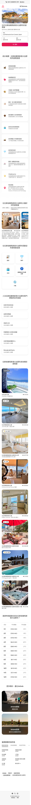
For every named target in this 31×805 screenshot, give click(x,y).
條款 (18, 797)
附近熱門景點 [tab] (22, 745)
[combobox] (15, 34)
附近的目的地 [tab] (5, 745)
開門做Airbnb (23, 6)
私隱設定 (13, 797)
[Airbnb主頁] (3, 6)
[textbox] (8, 40)
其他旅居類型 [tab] (14, 745)
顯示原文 (22, 2)
